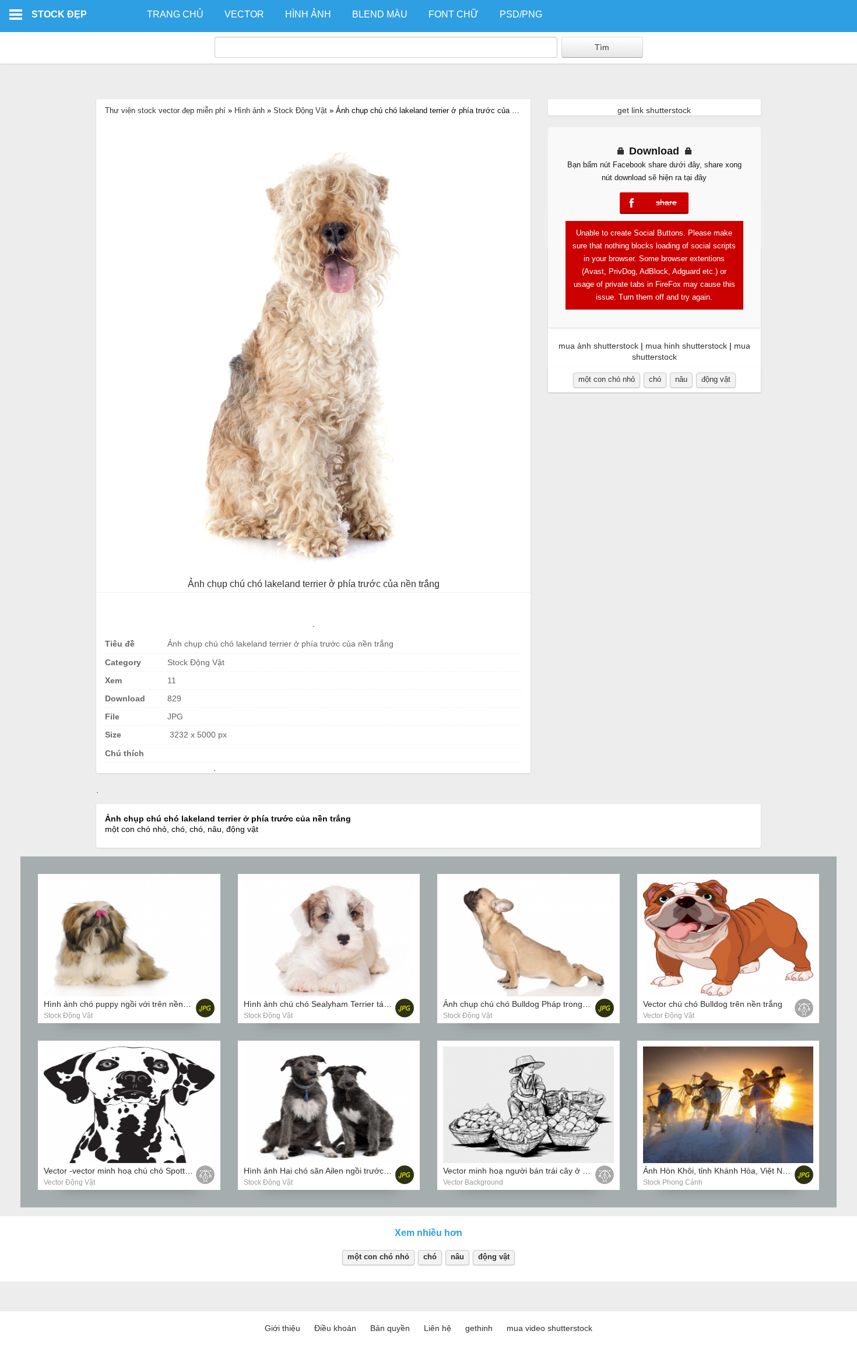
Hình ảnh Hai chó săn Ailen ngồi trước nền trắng (333, 1170)
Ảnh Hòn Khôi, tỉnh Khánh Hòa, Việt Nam (718, 1170)
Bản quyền (390, 1328)
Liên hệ (437, 1328)
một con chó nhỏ (606, 379)
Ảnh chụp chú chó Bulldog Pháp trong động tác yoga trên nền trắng (567, 1004)
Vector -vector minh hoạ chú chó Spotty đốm (126, 1170)
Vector (244, 14)
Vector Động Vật (668, 1016)
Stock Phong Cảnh (673, 1182)
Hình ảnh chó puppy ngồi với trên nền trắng (124, 1004)
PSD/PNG (521, 14)
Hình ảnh (308, 14)
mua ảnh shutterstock (598, 345)
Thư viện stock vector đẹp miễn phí (165, 110)
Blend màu (380, 14)
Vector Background (473, 1182)
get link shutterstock (654, 110)
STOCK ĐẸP (59, 14)
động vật (715, 379)
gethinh (479, 1328)
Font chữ (453, 14)
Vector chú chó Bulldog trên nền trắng (712, 1004)
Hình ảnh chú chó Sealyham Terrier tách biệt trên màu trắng (354, 1004)
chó (655, 379)
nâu (681, 379)
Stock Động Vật (300, 110)
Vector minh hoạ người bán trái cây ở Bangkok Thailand (546, 1170)
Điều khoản (335, 1328)
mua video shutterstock (549, 1328)
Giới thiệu (282, 1328)
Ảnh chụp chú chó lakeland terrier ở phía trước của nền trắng (314, 584)
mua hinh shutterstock (686, 345)
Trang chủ (175, 14)
